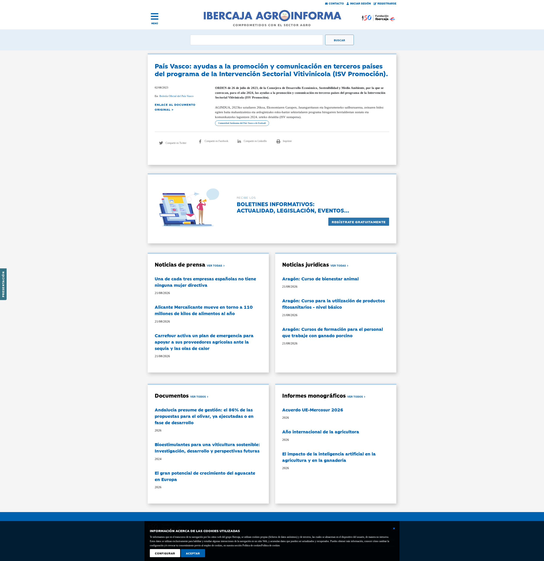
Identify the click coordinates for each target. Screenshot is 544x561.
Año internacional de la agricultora (320, 431)
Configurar (165, 553)
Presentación (3, 284)
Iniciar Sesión (360, 3)
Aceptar (193, 553)
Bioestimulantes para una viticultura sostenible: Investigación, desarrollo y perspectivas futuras (207, 447)
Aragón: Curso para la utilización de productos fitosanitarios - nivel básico (333, 303)
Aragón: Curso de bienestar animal (320, 278)
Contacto (336, 3)
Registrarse (386, 3)
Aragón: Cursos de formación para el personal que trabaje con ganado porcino (332, 332)
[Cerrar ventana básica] (394, 528)
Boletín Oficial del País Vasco (176, 96)
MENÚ (154, 23)
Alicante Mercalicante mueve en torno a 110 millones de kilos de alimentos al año (204, 310)
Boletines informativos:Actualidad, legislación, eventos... (293, 207)
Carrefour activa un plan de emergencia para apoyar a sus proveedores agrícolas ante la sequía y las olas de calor (204, 341)
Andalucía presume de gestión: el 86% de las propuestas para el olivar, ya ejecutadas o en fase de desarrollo (204, 415)
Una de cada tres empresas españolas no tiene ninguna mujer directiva (205, 281)
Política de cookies (270, 545)
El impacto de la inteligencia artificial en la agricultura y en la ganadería (329, 456)
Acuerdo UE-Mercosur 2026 (312, 409)
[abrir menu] (155, 16)
